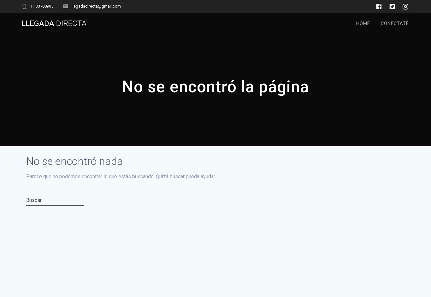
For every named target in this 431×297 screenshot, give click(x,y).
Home (363, 23)
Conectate (395, 23)
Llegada (53, 23)
